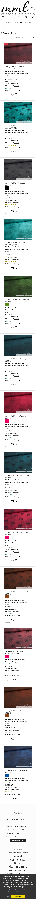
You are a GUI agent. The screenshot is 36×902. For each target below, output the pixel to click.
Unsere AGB (20, 830)
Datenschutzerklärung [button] (14, 892)
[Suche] (17, 18)
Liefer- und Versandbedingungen (16, 826)
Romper (15, 874)
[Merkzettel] (25, 18)
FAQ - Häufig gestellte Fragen (15, 819)
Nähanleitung (17, 866)
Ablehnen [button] (6, 896)
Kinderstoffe (24, 874)
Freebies (9, 823)
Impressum (10, 833)
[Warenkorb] (33, 18)
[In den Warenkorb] (12, 94)
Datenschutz (10, 830)
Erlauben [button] (18, 896)
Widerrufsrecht (11, 837)
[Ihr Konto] (10, 18)
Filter (3, 28)
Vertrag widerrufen (18, 840)
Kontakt (17, 833)
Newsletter (9, 816)
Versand (16, 86)
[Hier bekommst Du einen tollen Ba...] (18, 63)
